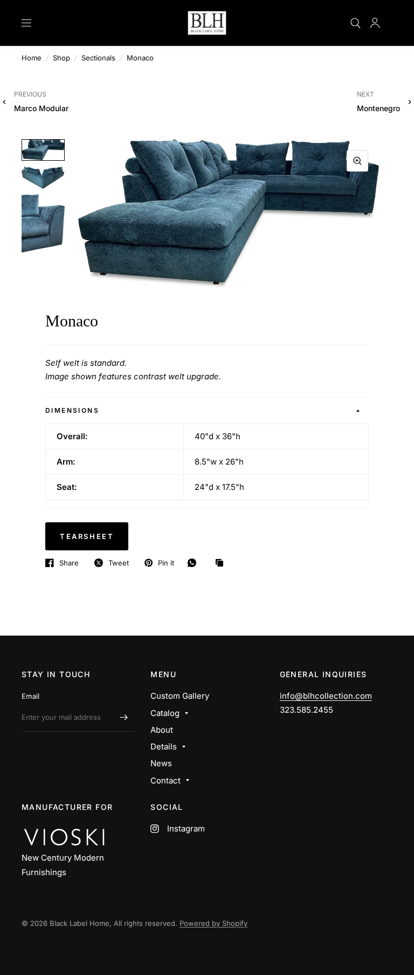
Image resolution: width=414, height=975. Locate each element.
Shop (61, 57)
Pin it (166, 562)
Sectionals (98, 57)
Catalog (165, 713)
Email (30, 696)
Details (163, 746)
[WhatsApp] (195, 562)
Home (32, 57)
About (161, 730)
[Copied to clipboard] (222, 563)
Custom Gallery (179, 696)
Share (69, 562)
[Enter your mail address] (123, 718)
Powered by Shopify (213, 923)
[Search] (355, 23)
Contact (165, 780)
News (161, 763)
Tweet (118, 562)
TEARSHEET (87, 536)
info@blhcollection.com (326, 696)
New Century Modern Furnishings (63, 865)
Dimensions (72, 410)
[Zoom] (357, 161)
